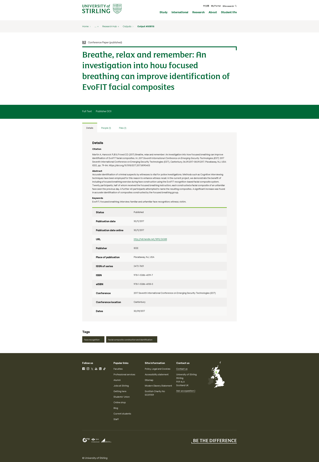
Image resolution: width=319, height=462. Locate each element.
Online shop (120, 402)
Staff (116, 419)
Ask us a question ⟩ (185, 390)
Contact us (182, 368)
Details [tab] (89, 128)
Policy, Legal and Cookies (157, 368)
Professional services (124, 374)
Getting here (120, 391)
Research (198, 12)
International (179, 12)
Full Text (87, 111)
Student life (229, 12)
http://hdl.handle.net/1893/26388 (150, 239)
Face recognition (92, 339)
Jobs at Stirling (121, 385)
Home (85, 26)
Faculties (118, 368)
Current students (122, 413)
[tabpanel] (159, 226)
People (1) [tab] (106, 128)
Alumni (117, 380)
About (213, 12)
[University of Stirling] (101, 8)
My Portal (216, 6)
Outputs (127, 26)
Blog (116, 408)
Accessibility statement (157, 374)
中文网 (206, 6)
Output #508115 (145, 26)
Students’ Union (122, 396)
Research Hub (109, 26)
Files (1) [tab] (122, 128)
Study (163, 12)
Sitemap (149, 380)
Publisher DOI (103, 111)
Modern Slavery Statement (158, 385)
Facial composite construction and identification (130, 339)
